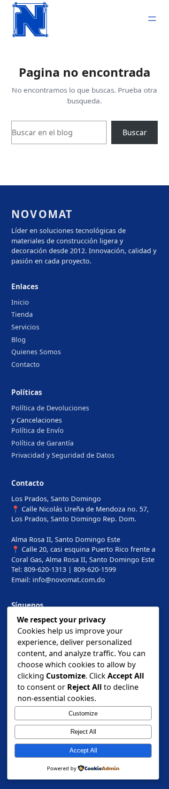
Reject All (83, 731)
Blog (18, 339)
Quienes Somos (36, 351)
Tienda (22, 314)
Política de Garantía (42, 442)
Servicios (25, 326)
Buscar (135, 132)
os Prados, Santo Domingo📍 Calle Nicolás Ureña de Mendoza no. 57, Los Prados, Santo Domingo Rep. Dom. (80, 508)
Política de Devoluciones (50, 407)
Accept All (83, 750)
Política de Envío (37, 430)
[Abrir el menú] (152, 18)
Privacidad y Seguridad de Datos (63, 455)
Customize (83, 713)
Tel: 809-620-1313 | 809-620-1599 (63, 569)
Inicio (20, 302)
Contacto (25, 364)
